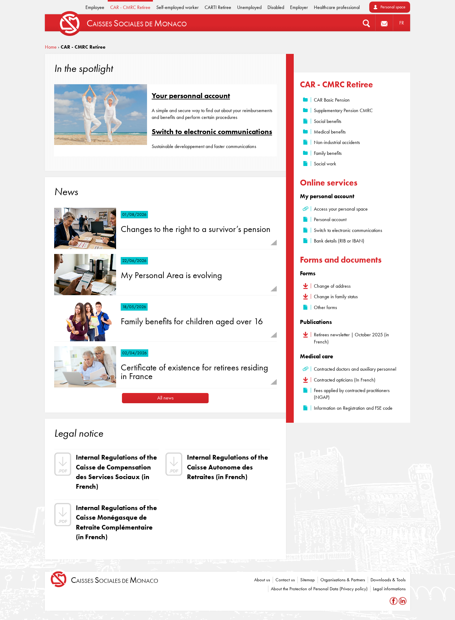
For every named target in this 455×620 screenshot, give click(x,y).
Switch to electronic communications (212, 131)
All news (165, 398)
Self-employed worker (177, 7)
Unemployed (249, 7)
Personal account (330, 219)
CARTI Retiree (218, 7)
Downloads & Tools (387, 580)
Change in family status (336, 296)
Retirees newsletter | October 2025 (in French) (351, 338)
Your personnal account (191, 95)
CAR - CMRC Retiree (130, 7)
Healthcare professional (337, 7)
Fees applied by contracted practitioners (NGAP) (352, 393)
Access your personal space (341, 209)
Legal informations (389, 589)
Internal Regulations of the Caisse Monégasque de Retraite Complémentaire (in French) (116, 522)
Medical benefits (330, 132)
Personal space (392, 7)
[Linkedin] (402, 601)
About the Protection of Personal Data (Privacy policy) (319, 589)
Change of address (332, 286)
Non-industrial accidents (337, 142)
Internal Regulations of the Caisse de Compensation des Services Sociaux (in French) (116, 472)
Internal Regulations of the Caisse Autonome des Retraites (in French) (227, 467)
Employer (299, 7)
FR (401, 23)
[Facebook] (394, 601)
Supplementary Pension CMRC (343, 110)
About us (262, 580)
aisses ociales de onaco (114, 580)
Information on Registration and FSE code (353, 408)
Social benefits (327, 121)
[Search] (366, 22)
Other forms (325, 307)
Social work (325, 164)
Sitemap (307, 580)
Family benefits (328, 153)
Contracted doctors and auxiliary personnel (355, 369)
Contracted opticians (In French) (344, 380)
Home (51, 47)
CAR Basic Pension (332, 100)
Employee (94, 7)
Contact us (285, 580)
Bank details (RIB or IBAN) (339, 241)
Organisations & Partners (342, 580)
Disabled (275, 7)
